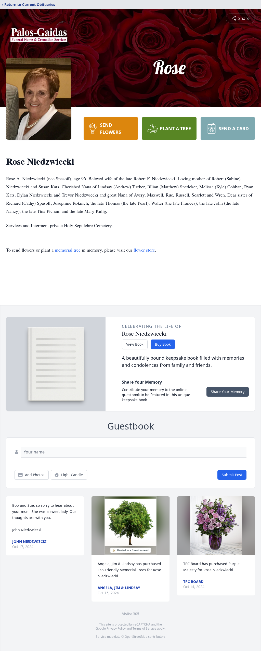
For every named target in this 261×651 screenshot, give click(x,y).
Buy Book (163, 344)
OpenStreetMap (136, 636)
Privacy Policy (116, 628)
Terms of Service (144, 628)
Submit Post (232, 474)
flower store (144, 250)
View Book (134, 344)
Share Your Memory (227, 391)
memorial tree (68, 250)
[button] (130, 525)
